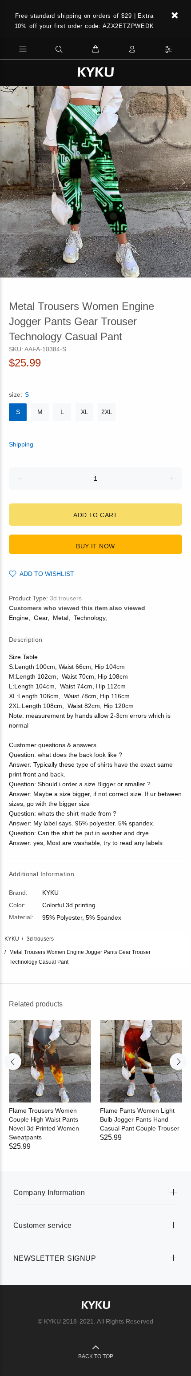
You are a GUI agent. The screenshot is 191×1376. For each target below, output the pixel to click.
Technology (89, 617)
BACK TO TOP (95, 1356)
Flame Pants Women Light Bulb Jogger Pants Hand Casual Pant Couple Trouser (139, 1119)
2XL (106, 411)
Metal (60, 617)
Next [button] (182, 181)
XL (84, 411)
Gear (41, 617)
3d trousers (66, 598)
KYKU (11, 939)
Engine (18, 617)
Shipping (21, 444)
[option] (95, 182)
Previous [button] (8, 181)
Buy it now (95, 546)
